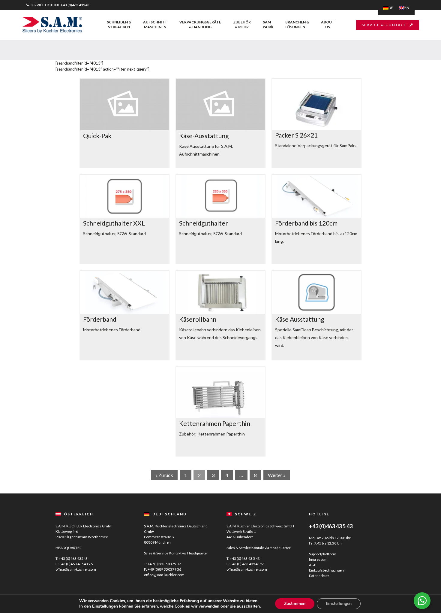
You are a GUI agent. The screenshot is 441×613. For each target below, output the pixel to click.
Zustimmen (294, 603)
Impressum (318, 559)
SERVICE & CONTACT (384, 25)
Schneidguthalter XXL (114, 223)
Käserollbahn (197, 319)
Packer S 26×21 (296, 135)
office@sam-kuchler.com (76, 569)
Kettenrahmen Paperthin (214, 423)
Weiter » (277, 475)
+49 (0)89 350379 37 (164, 564)
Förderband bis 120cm (306, 223)
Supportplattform (322, 554)
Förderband (99, 319)
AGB (312, 565)
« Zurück (164, 475)
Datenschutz (319, 575)
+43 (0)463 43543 (75, 5)
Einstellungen (105, 606)
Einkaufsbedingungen (326, 570)
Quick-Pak (97, 135)
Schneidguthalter (203, 223)
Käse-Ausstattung (204, 135)
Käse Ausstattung (299, 319)
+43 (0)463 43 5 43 (245, 558)
